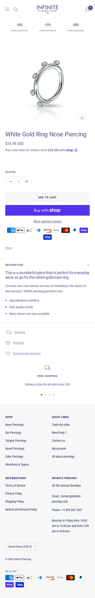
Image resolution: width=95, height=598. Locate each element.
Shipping (19, 332)
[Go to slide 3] (49, 394)
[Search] (16, 9)
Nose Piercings (14, 424)
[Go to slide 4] (53, 394)
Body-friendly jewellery (27, 353)
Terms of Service (15, 485)
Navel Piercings (14, 448)
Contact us (58, 440)
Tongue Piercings (15, 440)
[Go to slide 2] (45, 394)
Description (14, 265)
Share (8, 248)
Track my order (61, 424)
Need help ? (59, 432)
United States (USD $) (20, 546)
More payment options (47, 221)
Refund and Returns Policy (21, 509)
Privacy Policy (13, 493)
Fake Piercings (14, 456)
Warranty (18, 343)
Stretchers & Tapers (17, 464)
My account (59, 448)
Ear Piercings (13, 432)
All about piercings (63, 456)
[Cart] (87, 9)
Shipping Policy (14, 501)
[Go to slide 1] (41, 394)
